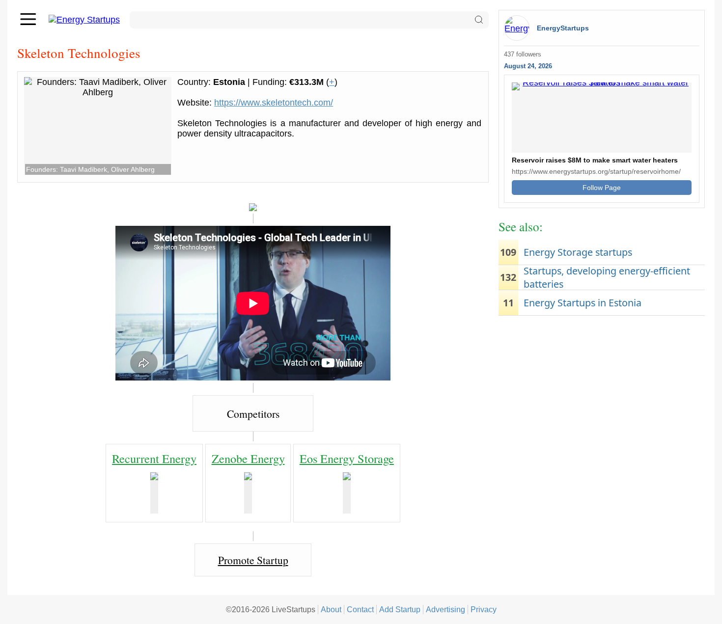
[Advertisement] (602, 396)
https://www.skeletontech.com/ (273, 103)
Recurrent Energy (154, 458)
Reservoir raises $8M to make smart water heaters (595, 160)
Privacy (484, 609)
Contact (360, 609)
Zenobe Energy (248, 458)
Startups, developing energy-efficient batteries (607, 277)
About (331, 609)
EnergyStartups (563, 28)
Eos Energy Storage (347, 458)
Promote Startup (253, 560)
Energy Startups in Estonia (582, 302)
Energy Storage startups (578, 252)
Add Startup (399, 609)
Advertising (445, 609)
